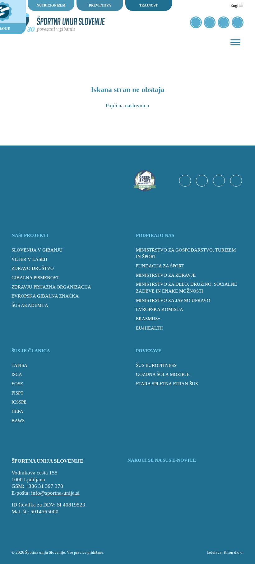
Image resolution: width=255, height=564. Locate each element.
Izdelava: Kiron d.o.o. (225, 552)
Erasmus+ (148, 318)
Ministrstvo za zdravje (166, 275)
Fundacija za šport (160, 265)
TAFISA (19, 365)
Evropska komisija (159, 309)
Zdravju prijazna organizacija (51, 286)
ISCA (17, 374)
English (236, 5)
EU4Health (149, 328)
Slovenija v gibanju (37, 249)
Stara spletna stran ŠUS (167, 383)
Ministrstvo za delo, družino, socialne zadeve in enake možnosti (186, 288)
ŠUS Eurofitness (156, 365)
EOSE (17, 383)
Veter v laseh (29, 259)
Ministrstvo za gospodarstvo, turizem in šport (186, 253)
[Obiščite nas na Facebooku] (196, 22)
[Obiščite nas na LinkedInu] (237, 22)
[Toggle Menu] (235, 42)
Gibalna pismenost (35, 277)
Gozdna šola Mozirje (162, 374)
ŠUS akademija (30, 305)
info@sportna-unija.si (55, 493)
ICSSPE (19, 402)
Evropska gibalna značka (45, 296)
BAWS (18, 420)
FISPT (17, 393)
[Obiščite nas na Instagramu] (210, 22)
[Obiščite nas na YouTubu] (224, 22)
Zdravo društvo (33, 268)
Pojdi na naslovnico (127, 106)
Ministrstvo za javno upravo (173, 300)
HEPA (17, 411)
